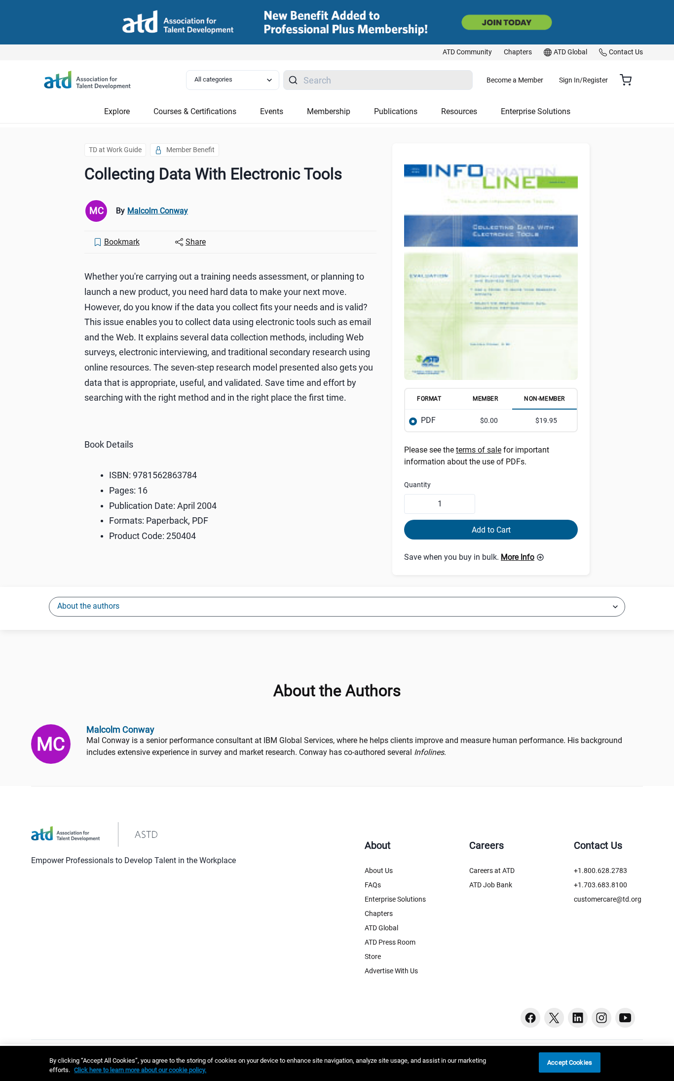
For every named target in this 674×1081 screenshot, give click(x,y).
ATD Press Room (390, 942)
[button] (522, 557)
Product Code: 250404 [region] (152, 536)
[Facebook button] (530, 1018)
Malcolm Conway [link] (157, 210)
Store (373, 956)
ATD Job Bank (490, 885)
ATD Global (381, 928)
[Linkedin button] (578, 1018)
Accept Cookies (569, 1062)
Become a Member (515, 80)
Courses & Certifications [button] (194, 111)
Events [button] (271, 111)
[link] (467, 52)
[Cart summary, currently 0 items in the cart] (629, 80)
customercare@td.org (607, 899)
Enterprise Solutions (395, 899)
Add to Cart (491, 530)
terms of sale (478, 450)
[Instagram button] (601, 1018)
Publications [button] (395, 111)
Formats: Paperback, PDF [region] (158, 520)
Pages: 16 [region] (128, 490)
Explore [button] (117, 111)
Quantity (417, 485)
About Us (379, 870)
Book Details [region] (108, 444)
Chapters (379, 913)
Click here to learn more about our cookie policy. (140, 1070)
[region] (337, 1063)
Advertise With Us (391, 971)
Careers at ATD (492, 870)
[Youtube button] (625, 1018)
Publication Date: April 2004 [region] (163, 505)
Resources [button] (459, 111)
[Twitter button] (554, 1018)
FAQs (373, 885)
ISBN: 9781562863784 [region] (153, 475)
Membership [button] (328, 111)
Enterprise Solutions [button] (535, 111)
